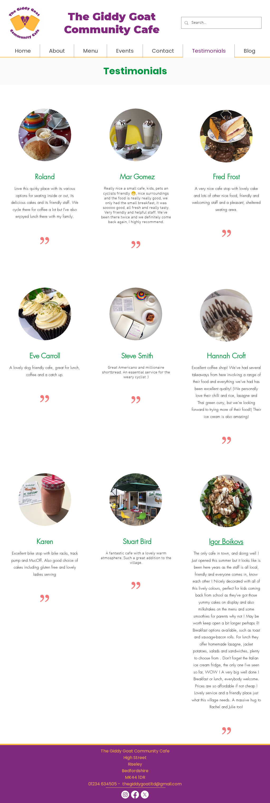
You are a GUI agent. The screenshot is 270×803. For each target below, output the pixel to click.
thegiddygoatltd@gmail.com (152, 784)
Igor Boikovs (226, 541)
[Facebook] (135, 795)
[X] (145, 795)
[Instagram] (125, 795)
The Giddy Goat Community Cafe (135, 751)
